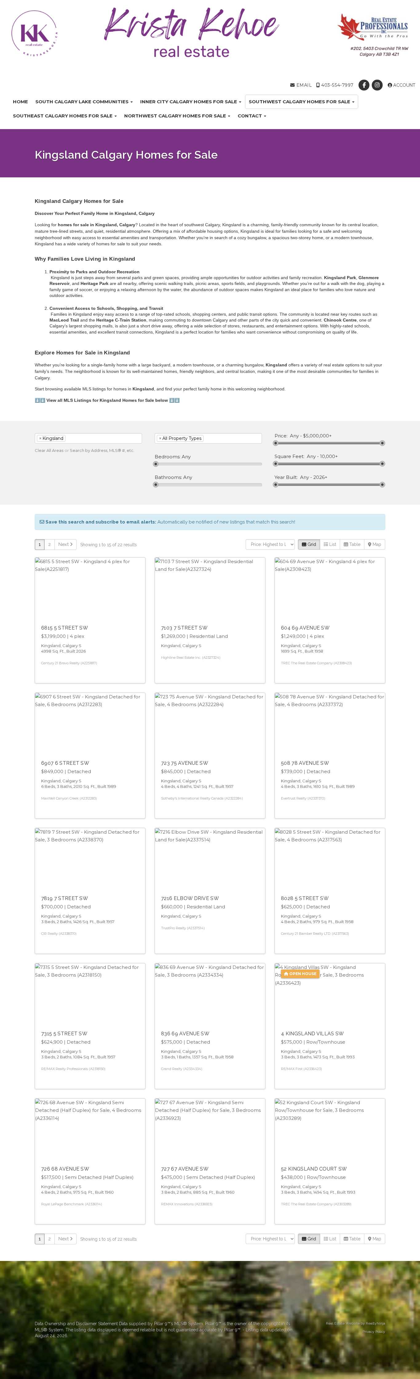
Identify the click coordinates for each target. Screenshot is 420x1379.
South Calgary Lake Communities (82, 102)
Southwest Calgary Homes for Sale (300, 102)
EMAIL (303, 85)
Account (403, 85)
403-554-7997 (337, 85)
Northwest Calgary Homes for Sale (175, 116)
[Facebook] (364, 85)
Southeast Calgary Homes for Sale (63, 116)
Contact (250, 116)
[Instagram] (378, 85)
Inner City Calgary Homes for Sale (189, 102)
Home (20, 102)
